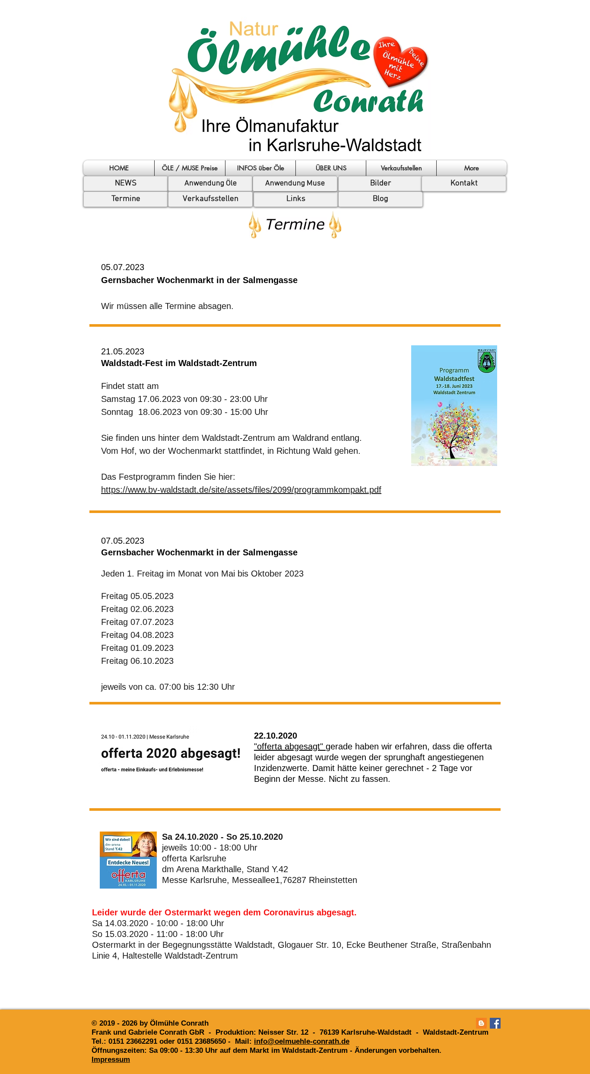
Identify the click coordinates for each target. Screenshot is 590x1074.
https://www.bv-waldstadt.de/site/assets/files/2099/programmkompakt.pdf (241, 489)
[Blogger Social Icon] (481, 1023)
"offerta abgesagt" (290, 746)
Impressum (111, 1059)
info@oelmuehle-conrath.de (301, 1041)
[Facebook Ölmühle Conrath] (495, 1023)
